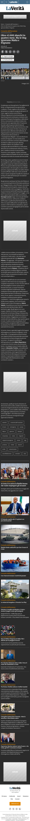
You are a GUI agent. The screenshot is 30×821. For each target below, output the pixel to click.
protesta (4, 444)
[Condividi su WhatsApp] (10, 51)
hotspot (20, 431)
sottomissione (13, 449)
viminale (17, 453)
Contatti (17, 799)
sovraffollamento (6, 453)
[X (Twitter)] (13, 809)
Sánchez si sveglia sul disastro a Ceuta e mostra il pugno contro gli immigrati (13, 610)
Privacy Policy (8, 818)
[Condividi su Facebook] (2, 51)
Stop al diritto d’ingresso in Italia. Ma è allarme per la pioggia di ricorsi (12, 639)
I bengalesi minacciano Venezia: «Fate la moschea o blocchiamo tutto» (13, 717)
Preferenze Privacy (22, 818)
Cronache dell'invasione (11, 24)
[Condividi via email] (14, 51)
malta (13, 436)
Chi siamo (4, 796)
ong (25, 440)
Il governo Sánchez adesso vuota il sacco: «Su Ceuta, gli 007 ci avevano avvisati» (15, 747)
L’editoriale (12, 796)
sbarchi (20, 444)
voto (25, 453)
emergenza (13, 427)
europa (21, 427)
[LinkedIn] (20, 809)
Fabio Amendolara (6, 48)
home (2, 24)
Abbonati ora (15, 803)
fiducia (4, 431)
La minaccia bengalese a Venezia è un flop (13, 602)
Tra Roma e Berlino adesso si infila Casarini (14, 687)
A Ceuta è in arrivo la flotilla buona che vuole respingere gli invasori (14, 485)
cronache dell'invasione (16, 422)
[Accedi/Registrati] (27, 2)
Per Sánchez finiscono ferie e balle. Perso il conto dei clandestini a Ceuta (14, 663)
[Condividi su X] (6, 51)
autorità (4, 422)
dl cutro (4, 427)
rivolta (12, 444)
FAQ (12, 799)
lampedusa (5, 436)
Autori (19, 796)
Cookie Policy (15, 818)
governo (12, 431)
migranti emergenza (7, 440)
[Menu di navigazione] (2, 2)
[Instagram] (16, 809)
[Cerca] (6, 2)
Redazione (25, 796)
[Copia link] (18, 51)
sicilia (3, 449)
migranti (21, 436)
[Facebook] (10, 809)
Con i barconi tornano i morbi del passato (13, 575)
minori (18, 440)
